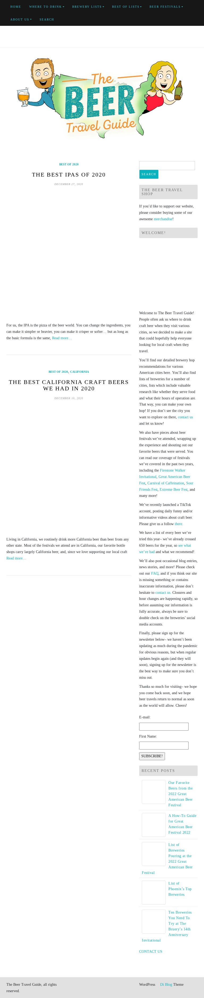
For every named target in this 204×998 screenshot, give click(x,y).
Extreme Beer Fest (174, 490)
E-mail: (145, 717)
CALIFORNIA (79, 371)
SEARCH (47, 19)
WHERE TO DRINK (45, 6)
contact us (185, 417)
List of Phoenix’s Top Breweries (180, 889)
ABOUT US (19, 19)
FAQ (154, 573)
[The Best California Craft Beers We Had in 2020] (68, 468)
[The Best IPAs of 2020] (68, 254)
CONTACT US (150, 952)
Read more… (62, 338)
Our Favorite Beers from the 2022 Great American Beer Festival (180, 794)
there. (179, 524)
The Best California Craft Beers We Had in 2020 (69, 385)
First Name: (148, 736)
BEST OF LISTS (125, 6)
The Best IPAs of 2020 (69, 174)
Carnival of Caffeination (165, 483)
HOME (15, 6)
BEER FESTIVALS (165, 6)
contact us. (163, 593)
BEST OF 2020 (69, 164)
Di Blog (165, 985)
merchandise (163, 219)
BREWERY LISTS (87, 6)
